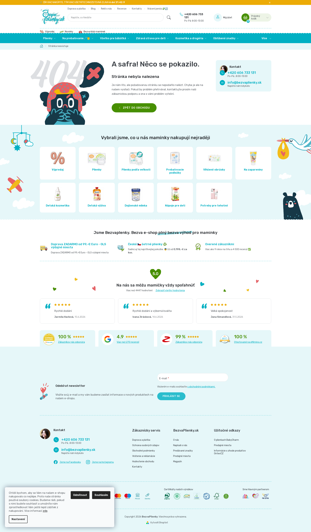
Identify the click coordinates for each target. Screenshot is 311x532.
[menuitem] (49, 38)
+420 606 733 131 (194, 17)
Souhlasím (101, 495)
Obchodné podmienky (143, 451)
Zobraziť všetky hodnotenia (170, 290)
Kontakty (137, 9)
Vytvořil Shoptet (159, 522)
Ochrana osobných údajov (145, 445)
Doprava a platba (77, 9)
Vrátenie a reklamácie (143, 456)
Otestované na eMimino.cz (248, 342)
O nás (176, 440)
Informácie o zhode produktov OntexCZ (230, 452)
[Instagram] (100, 462)
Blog (93, 9)
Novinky (69, 31)
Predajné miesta (182, 456)
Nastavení (18, 519)
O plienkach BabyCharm (226, 440)
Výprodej (49, 31)
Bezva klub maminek (94, 31)
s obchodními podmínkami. (201, 386)
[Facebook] (67, 462)
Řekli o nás (106, 9)
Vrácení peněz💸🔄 (157, 9)
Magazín (177, 461)
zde (45, 510)
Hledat (169, 17)
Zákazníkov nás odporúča (71, 342)
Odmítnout (80, 495)
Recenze (122, 9)
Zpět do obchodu (136, 107)
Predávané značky (183, 451)
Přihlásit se (171, 396)
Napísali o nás (180, 445)
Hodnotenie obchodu (143, 461)
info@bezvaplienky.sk (245, 83)
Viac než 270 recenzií (128, 342)
